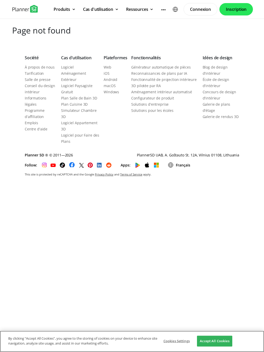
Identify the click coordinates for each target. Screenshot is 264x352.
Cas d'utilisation (76, 58)
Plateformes (115, 58)
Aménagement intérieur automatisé (161, 91)
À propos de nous (40, 67)
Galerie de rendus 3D (221, 116)
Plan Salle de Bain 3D (79, 98)
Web (107, 67)
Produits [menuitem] (62, 9)
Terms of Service (131, 174)
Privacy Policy (104, 174)
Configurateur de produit (152, 98)
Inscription (236, 9)
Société (32, 58)
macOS (110, 85)
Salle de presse (38, 79)
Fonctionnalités (146, 58)
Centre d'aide (36, 129)
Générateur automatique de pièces (161, 67)
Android (110, 79)
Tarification (34, 73)
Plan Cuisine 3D (74, 104)
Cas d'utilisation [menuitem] (98, 9)
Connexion (200, 9)
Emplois (31, 122)
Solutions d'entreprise (150, 104)
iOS (107, 73)
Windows (111, 91)
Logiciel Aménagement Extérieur (73, 73)
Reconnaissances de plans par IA (159, 73)
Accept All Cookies (214, 341)
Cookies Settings (176, 341)
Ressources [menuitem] (137, 9)
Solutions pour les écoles (152, 110)
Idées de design (218, 58)
